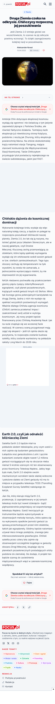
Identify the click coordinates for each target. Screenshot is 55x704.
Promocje (33, 663)
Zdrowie (25, 658)
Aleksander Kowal (25, 47)
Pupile (7, 667)
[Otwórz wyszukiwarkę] (45, 4)
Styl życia (47, 663)
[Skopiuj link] (29, 607)
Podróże (8, 663)
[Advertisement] (27, 366)
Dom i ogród (40, 654)
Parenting (38, 658)
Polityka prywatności (15, 678)
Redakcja (9, 682)
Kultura (21, 663)
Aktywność (25, 654)
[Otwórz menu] (50, 4)
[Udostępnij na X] (23, 607)
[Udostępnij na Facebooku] (17, 607)
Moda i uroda (10, 658)
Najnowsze (10, 654)
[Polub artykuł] (44, 50)
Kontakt (9, 686)
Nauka (18, 667)
